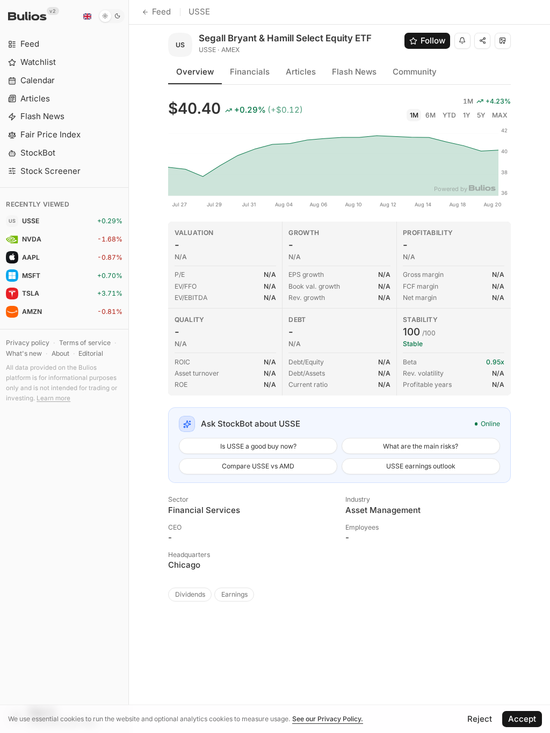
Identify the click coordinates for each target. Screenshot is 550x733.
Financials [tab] (250, 72)
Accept (522, 719)
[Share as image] (503, 41)
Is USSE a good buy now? (258, 446)
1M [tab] (414, 115)
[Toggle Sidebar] (129, 366)
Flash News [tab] (354, 72)
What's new (24, 353)
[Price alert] (462, 41)
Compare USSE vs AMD (258, 466)
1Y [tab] (466, 115)
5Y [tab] (481, 115)
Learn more (53, 398)
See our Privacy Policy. (327, 719)
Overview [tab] (195, 72)
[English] (87, 16)
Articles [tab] (301, 72)
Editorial (90, 353)
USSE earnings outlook (420, 466)
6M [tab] (430, 115)
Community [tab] (415, 72)
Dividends (190, 594)
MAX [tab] (500, 115)
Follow (433, 40)
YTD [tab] (449, 115)
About (60, 353)
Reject (479, 719)
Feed (161, 11)
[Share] (482, 41)
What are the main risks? (420, 446)
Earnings (234, 594)
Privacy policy (27, 343)
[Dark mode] (111, 16)
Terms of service (85, 343)
